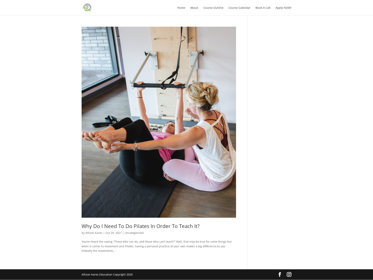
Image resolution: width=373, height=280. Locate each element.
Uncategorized (134, 233)
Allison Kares (93, 233)
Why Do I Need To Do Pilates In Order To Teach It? (141, 226)
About (194, 8)
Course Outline (213, 8)
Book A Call (262, 8)
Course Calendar (239, 8)
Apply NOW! (283, 8)
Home (181, 8)
